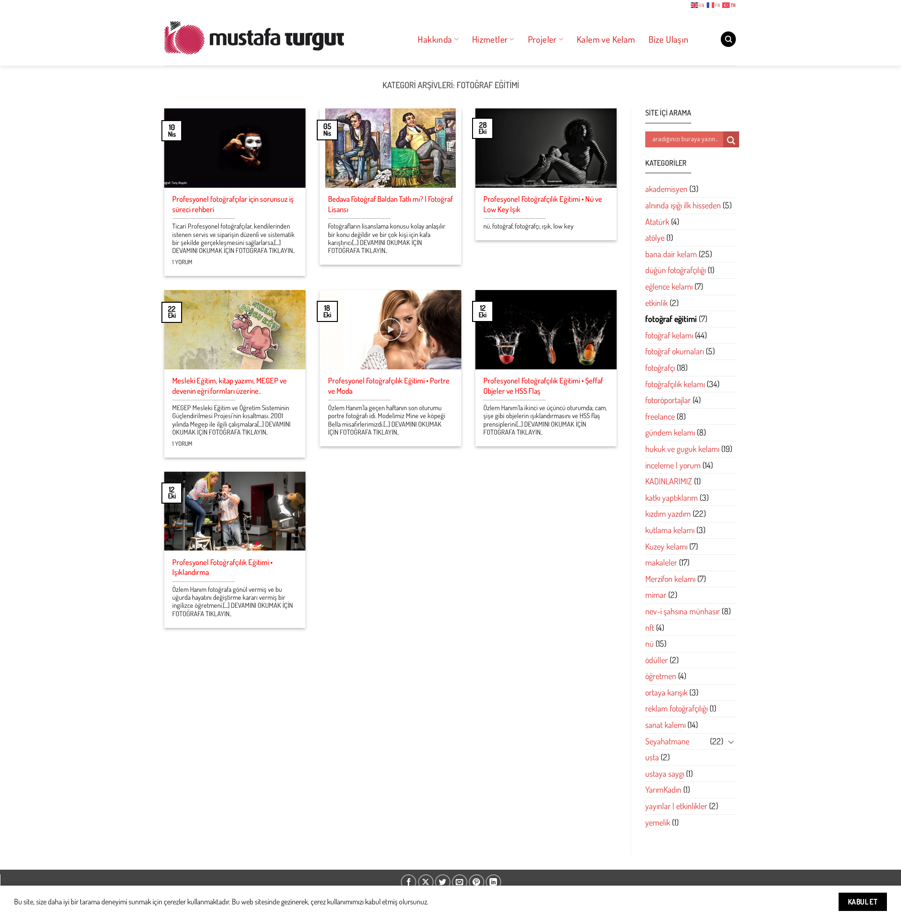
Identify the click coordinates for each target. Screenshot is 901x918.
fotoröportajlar (668, 400)
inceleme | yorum (673, 465)
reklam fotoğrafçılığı (676, 709)
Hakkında (435, 39)
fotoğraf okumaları (674, 351)
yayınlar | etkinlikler (676, 806)
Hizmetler (490, 39)
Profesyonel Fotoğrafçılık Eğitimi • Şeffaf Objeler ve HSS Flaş (543, 385)
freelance (660, 416)
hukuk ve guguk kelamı (682, 449)
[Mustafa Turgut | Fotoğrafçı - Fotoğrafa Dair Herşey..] (280, 37)
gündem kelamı (670, 433)
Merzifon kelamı (670, 579)
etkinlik (656, 303)
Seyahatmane (667, 741)
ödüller (656, 660)
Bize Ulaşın (668, 39)
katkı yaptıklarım (671, 497)
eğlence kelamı (669, 286)
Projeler (542, 39)
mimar (655, 595)
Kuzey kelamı (666, 546)
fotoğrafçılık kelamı (675, 384)
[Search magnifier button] (731, 140)
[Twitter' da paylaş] (442, 882)
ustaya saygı (664, 773)
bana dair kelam (671, 254)
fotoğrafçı (660, 367)
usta (652, 757)
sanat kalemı (665, 724)
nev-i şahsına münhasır (682, 611)
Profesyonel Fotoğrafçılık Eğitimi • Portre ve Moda (389, 385)
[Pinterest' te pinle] (476, 882)
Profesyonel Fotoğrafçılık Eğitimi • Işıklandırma (222, 567)
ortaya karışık (666, 692)
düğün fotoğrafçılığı (675, 270)
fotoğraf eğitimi (671, 319)
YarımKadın (663, 790)
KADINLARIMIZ (668, 481)
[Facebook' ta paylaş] (408, 882)
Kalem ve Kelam (606, 39)
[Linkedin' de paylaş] (493, 882)
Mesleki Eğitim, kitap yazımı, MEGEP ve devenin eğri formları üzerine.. (229, 385)
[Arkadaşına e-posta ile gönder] (459, 882)
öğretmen (660, 676)
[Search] (728, 39)
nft (649, 627)
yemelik (657, 822)
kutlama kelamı (670, 530)
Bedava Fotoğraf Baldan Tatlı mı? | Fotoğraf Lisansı (390, 204)
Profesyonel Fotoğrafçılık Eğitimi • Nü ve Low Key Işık (542, 204)
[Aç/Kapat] (731, 741)
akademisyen (666, 189)
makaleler (661, 562)
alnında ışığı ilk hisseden (683, 205)
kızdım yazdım (668, 514)
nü (649, 643)
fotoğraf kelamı (669, 335)
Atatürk (657, 221)
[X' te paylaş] (426, 882)
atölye (654, 238)
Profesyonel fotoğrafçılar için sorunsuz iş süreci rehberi (233, 204)
